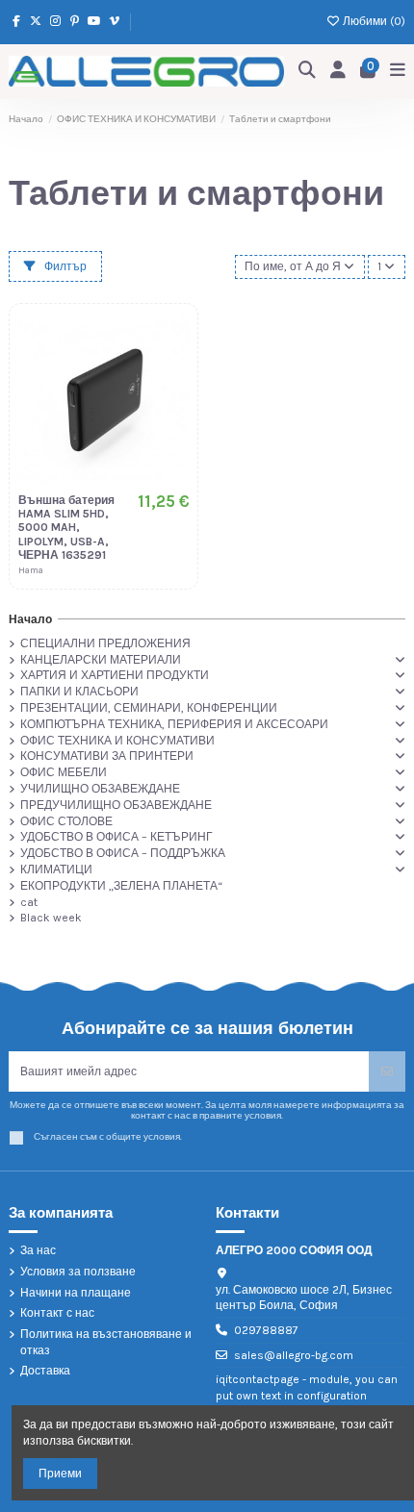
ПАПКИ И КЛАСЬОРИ (79, 691)
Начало (30, 619)
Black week (51, 917)
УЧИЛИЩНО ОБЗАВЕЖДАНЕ (100, 788)
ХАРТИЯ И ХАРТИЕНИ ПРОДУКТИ (114, 675)
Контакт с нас (57, 1313)
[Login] (338, 72)
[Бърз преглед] (175, 402)
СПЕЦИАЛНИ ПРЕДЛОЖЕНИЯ (105, 643)
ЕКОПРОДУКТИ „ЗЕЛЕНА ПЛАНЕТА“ (121, 886)
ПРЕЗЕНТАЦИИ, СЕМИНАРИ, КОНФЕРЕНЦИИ (148, 708)
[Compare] (175, 370)
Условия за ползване (78, 1271)
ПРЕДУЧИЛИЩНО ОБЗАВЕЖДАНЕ (116, 805)
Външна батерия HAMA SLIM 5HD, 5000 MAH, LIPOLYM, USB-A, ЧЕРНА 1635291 (66, 528)
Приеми (60, 1473)
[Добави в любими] (175, 338)
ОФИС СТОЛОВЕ (66, 821)
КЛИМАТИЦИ (56, 869)
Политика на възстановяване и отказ (106, 1342)
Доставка (45, 1370)
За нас (38, 1250)
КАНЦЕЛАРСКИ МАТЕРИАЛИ (100, 660)
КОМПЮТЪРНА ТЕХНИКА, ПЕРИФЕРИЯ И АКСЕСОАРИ (174, 724)
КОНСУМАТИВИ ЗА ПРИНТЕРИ (107, 756)
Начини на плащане (75, 1292)
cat (29, 902)
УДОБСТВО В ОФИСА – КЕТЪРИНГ (116, 837)
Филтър (64, 266)
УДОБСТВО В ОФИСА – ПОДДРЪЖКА (122, 853)
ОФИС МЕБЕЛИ (63, 772)
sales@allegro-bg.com (293, 1355)
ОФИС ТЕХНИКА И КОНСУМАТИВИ (117, 740)
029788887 (266, 1330)
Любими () (372, 21)
